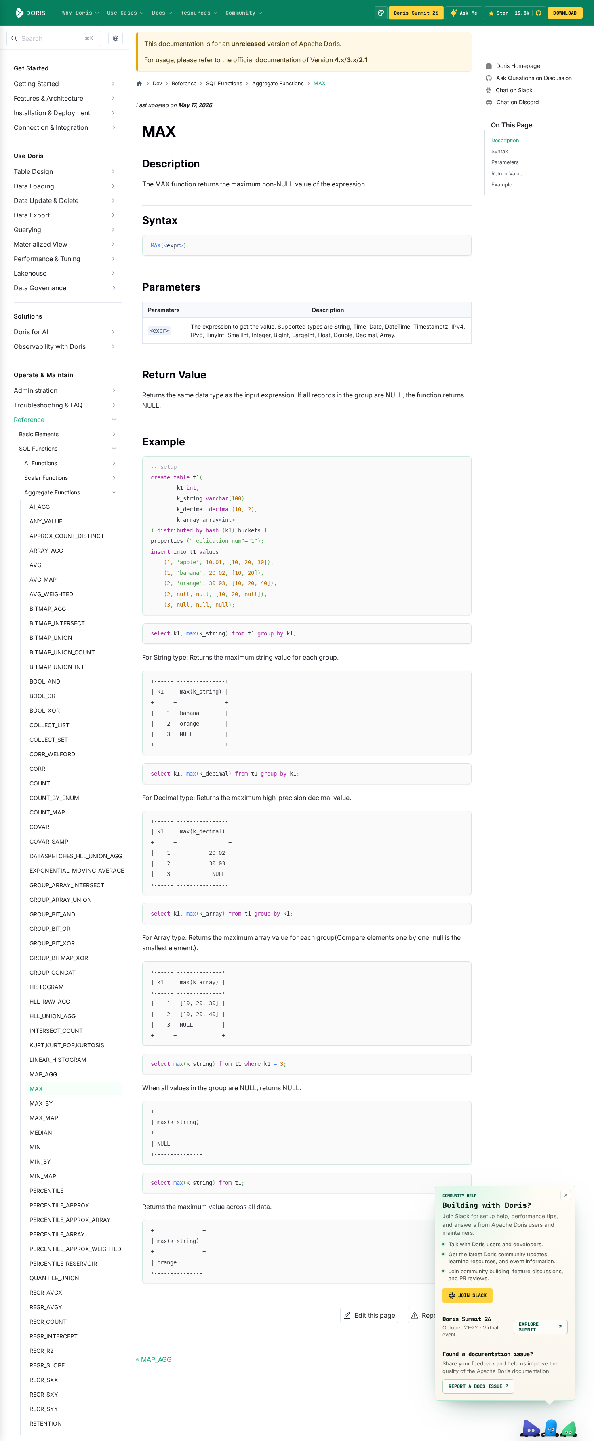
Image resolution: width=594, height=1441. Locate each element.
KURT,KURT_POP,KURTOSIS (66, 1045)
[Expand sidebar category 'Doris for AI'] (113, 331)
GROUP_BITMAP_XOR (58, 957)
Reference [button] (29, 420)
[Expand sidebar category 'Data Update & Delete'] (113, 200)
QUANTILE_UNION (54, 1277)
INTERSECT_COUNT (56, 1030)
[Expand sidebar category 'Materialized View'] (113, 244)
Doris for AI (31, 332)
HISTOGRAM (46, 986)
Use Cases (122, 12)
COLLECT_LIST (49, 725)
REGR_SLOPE (47, 1365)
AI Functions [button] (40, 463)
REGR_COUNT (48, 1321)
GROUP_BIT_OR (49, 928)
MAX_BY (41, 1103)
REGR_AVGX (45, 1292)
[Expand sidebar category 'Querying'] (113, 229)
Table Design (33, 171)
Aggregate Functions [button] (52, 492)
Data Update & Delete (46, 200)
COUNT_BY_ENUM (54, 797)
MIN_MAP (42, 1176)
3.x (351, 60)
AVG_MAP (43, 579)
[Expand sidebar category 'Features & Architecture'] (113, 98)
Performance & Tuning (47, 259)
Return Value (506, 174)
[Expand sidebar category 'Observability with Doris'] (113, 346)
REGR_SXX (43, 1379)
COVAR (39, 826)
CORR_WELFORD (52, 754)
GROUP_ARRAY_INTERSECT (66, 885)
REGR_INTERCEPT (53, 1336)
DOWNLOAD (565, 13)
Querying (27, 230)
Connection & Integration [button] (51, 127)
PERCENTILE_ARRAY (57, 1234)
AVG (35, 564)
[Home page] (139, 83)
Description (505, 140)
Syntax (499, 151)
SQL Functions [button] (38, 448)
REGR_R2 (41, 1350)
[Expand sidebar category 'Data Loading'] (113, 185)
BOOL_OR (42, 695)
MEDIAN (40, 1132)
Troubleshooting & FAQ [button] (48, 405)
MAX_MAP (43, 1117)
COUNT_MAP (47, 812)
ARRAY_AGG (46, 550)
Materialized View (40, 244)
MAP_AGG (43, 1074)
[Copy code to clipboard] (461, 244)
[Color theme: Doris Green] (381, 12)
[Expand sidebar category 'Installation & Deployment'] (113, 112)
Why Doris (77, 12)
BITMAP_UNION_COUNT (62, 652)
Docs (158, 12)
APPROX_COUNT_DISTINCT (66, 535)
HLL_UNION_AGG (52, 1016)
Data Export (32, 215)
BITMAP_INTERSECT (57, 623)
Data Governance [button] (40, 288)
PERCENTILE (46, 1190)
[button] (115, 38)
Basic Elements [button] (39, 433)
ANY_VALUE (45, 521)
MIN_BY (40, 1161)
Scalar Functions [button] (46, 477)
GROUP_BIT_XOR (52, 943)
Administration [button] (35, 390)
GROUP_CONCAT (52, 972)
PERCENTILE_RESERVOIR (63, 1263)
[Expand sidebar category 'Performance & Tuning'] (113, 258)
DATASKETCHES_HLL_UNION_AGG (75, 855)
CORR (37, 768)
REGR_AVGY (45, 1307)
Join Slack (472, 1295)
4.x (339, 60)
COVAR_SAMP (48, 841)
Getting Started (36, 84)
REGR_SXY (43, 1394)
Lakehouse (30, 273)
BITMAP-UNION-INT (56, 666)
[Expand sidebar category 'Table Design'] (113, 171)
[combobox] (53, 38)
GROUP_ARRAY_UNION (60, 899)
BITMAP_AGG (47, 608)
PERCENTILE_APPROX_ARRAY (70, 1219)
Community (240, 12)
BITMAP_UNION (50, 637)
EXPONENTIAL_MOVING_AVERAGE (75, 870)
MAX (36, 1088)
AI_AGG (39, 506)
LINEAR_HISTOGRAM (57, 1059)
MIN (35, 1147)
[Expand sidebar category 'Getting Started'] (113, 83)
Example (501, 184)
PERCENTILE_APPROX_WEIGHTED (75, 1248)
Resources (195, 12)
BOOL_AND (44, 681)
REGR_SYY (43, 1408)
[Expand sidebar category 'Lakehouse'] (113, 273)
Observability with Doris (50, 346)
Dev (157, 83)
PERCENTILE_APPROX (59, 1205)
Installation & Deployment (52, 113)
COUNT (39, 783)
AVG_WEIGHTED (51, 594)
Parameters (505, 162)
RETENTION (45, 1423)
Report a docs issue (478, 1386)
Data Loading (34, 186)
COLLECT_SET (48, 739)
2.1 (363, 60)
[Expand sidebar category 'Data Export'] (113, 215)
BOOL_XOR (44, 710)
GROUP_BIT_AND (52, 914)
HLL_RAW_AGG (49, 1001)
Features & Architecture (48, 98)
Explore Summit (540, 1327)
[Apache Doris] (30, 13)
